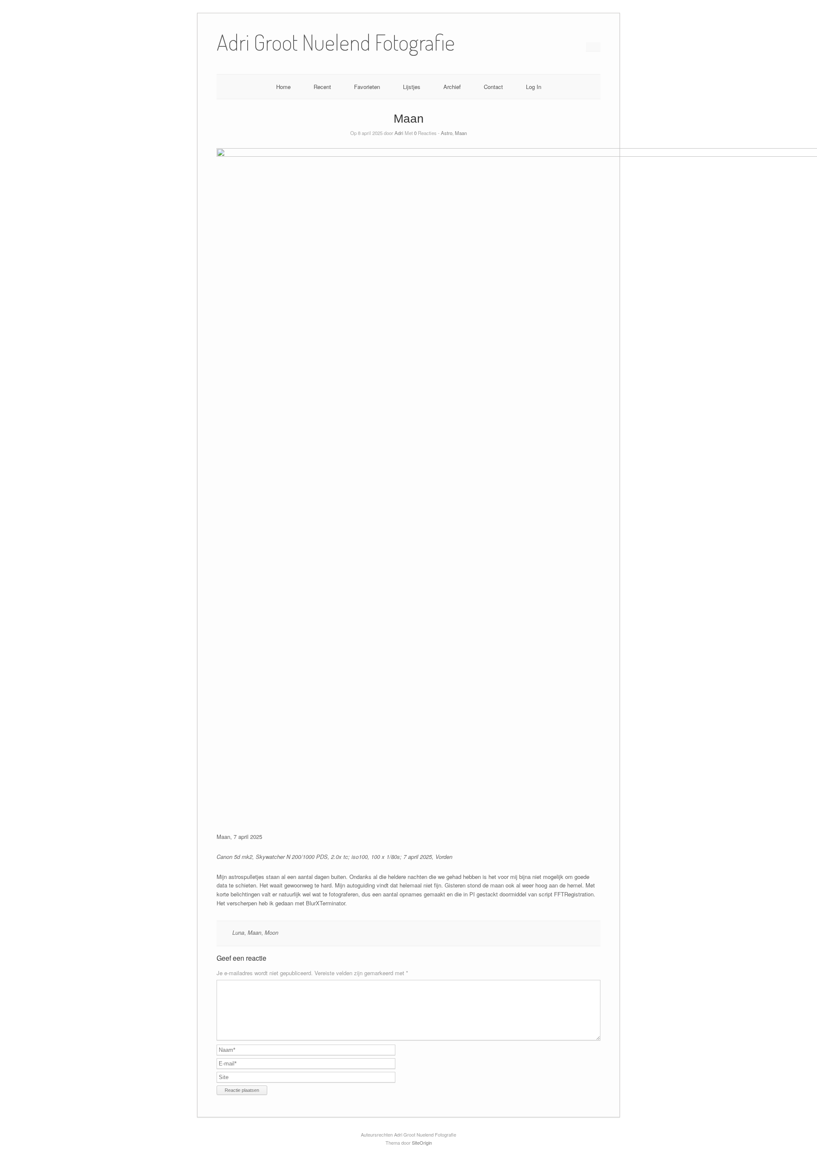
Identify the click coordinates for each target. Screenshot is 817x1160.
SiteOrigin (422, 1142)
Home (283, 87)
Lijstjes (411, 87)
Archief (452, 87)
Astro (446, 132)
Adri (398, 132)
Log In (533, 87)
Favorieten (367, 87)
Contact (493, 87)
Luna (238, 932)
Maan (461, 132)
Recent (322, 87)
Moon (271, 932)
